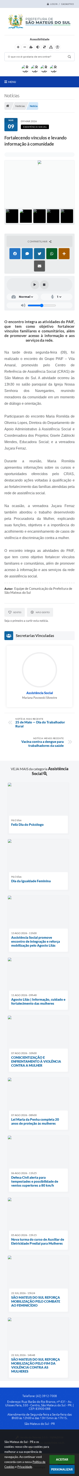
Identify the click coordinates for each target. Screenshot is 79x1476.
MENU (12, 81)
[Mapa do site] (51, 47)
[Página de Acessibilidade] (57, 47)
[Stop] (44, 284)
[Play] (35, 284)
